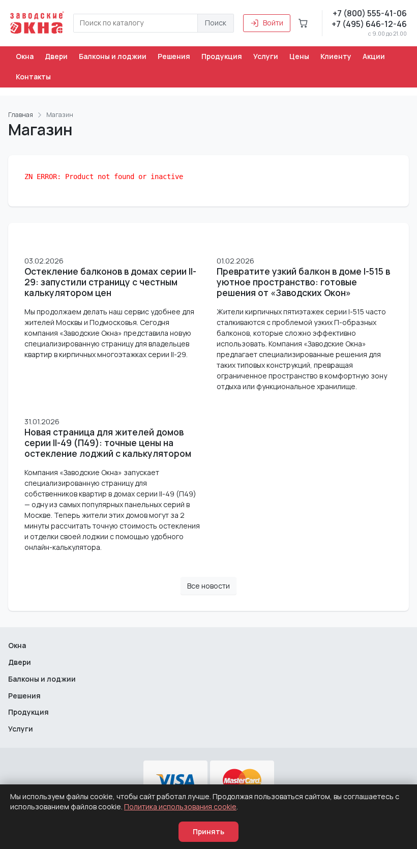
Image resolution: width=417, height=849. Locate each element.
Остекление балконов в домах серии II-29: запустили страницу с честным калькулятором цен (110, 282)
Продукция (221, 56)
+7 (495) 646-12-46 (369, 24)
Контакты (33, 76)
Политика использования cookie (180, 806)
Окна (25, 56)
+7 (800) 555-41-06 (370, 13)
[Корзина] (303, 23)
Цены (299, 56)
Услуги (265, 56)
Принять (208, 831)
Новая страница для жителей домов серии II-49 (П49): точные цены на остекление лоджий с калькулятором (107, 443)
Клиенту (335, 56)
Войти (273, 22)
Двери (56, 56)
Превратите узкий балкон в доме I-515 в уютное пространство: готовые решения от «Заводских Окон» (303, 282)
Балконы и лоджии (112, 56)
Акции (374, 56)
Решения (174, 56)
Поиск (215, 22)
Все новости (208, 586)
